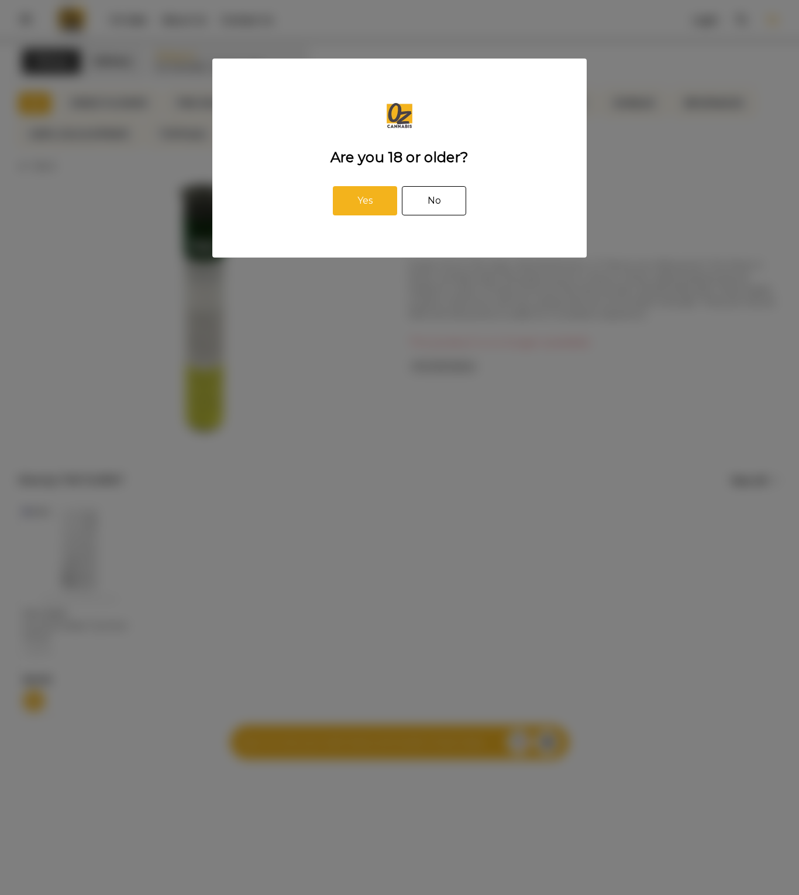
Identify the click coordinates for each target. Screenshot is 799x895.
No (434, 200)
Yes (365, 200)
